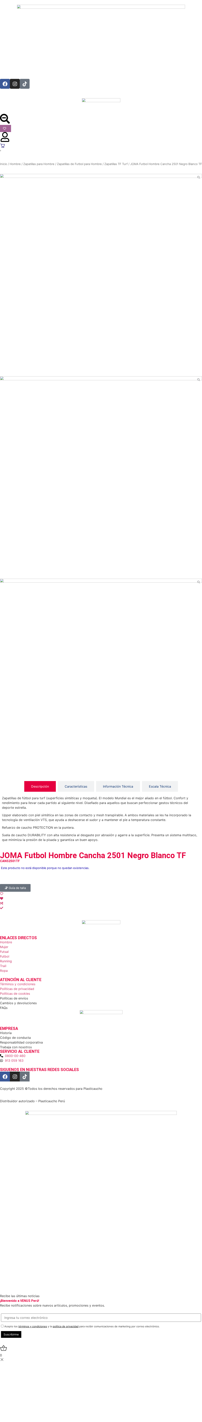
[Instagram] (15, 84)
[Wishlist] (5, 128)
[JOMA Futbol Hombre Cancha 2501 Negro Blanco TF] (101, 275)
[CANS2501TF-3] (101, 680)
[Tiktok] (25, 84)
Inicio (3, 164)
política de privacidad (66, 1326)
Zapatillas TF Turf (116, 164)
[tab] (40, 786)
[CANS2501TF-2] (101, 477)
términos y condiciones (32, 1326)
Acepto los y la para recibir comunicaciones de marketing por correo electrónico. (82, 1326)
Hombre (15, 164)
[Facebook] (5, 84)
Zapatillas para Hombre (38, 164)
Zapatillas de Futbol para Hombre (79, 164)
